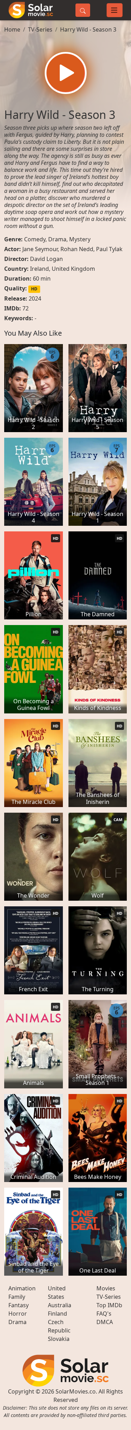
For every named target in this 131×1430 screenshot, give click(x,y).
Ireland (39, 269)
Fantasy (18, 1305)
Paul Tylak (109, 249)
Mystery (79, 239)
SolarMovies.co (76, 1391)
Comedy (34, 239)
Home (12, 29)
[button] (66, 73)
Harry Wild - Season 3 (88, 29)
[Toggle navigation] (115, 10)
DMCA (104, 1322)
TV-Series (40, 29)
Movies (105, 1288)
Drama (57, 239)
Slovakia (59, 1339)
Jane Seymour (40, 249)
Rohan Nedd (76, 249)
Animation (22, 1288)
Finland (57, 1313)
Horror (17, 1313)
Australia (59, 1305)
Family (16, 1297)
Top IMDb (109, 1305)
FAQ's (103, 1313)
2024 (35, 298)
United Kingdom (73, 269)
